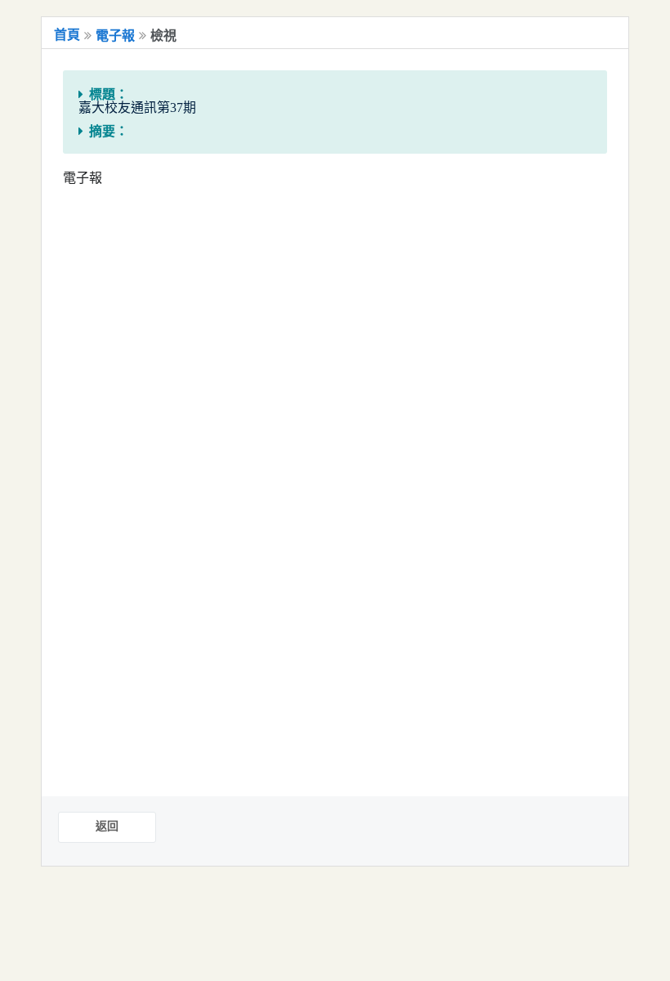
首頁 (67, 35)
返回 (107, 826)
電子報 (115, 36)
